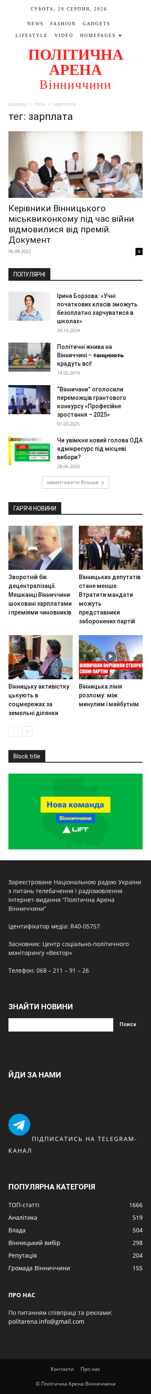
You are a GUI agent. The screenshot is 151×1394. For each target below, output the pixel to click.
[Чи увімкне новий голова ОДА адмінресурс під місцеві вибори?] (29, 450)
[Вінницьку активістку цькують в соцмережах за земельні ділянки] (40, 657)
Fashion (63, 23)
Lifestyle (32, 35)
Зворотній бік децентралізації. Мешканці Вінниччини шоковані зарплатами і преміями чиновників (40, 595)
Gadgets (96, 23)
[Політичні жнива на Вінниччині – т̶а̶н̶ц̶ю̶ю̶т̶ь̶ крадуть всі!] (29, 357)
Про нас (90, 1369)
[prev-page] (13, 731)
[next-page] (27, 731)
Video (64, 35)
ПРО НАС (21, 1295)
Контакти (62, 1369)
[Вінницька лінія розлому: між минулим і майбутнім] (111, 657)
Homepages (98, 35)
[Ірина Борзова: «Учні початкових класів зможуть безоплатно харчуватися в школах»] (29, 306)
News (35, 23)
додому (17, 103)
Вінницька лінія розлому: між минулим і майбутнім (109, 695)
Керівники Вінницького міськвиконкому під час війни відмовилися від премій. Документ (71, 224)
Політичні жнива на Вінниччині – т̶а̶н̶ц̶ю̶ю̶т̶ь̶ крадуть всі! (90, 355)
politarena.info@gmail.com (46, 1321)
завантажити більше (73, 482)
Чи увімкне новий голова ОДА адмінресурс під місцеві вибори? (100, 448)
